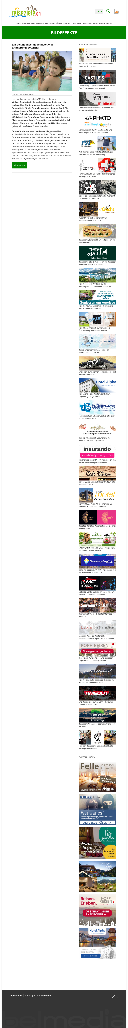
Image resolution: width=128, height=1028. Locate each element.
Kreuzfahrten (99, 23)
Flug (79, 23)
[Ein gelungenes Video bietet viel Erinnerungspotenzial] (42, 71)
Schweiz (67, 23)
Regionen (40, 23)
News (18, 23)
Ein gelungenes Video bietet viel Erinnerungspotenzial (32, 46)
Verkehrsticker (28, 23)
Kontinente (50, 23)
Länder (59, 23)
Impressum (16, 995)
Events (109, 23)
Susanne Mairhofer (29, 94)
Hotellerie (87, 23)
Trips (74, 23)
